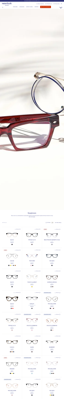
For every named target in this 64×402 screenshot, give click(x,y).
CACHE (12, 260)
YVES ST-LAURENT (32, 282)
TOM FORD (32, 260)
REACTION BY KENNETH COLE (52, 239)
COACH (12, 347)
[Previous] (21, 1)
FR (61, 3)
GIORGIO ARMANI (52, 282)
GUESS (32, 347)
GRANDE (12, 368)
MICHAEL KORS (52, 303)
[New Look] (7, 4)
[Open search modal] (3, 7)
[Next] (42, 1)
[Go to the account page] (59, 7)
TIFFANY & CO (32, 239)
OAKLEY (32, 303)
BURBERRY (52, 347)
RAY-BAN (52, 260)
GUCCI (12, 239)
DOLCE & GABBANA (32, 325)
